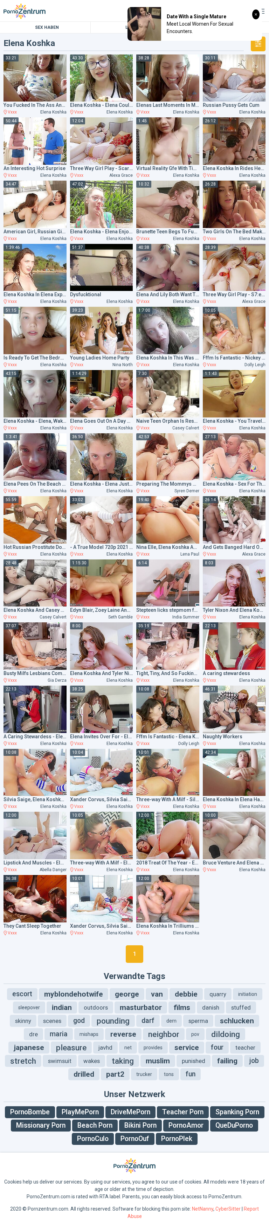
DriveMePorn (130, 1112)
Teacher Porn (183, 1112)
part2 (115, 1074)
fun (190, 1074)
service (186, 1047)
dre (33, 1034)
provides (153, 1047)
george (127, 994)
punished (193, 1060)
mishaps (89, 1034)
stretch (23, 1060)
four (217, 1047)
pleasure (71, 1047)
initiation (247, 994)
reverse (123, 1034)
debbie (186, 994)
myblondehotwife (73, 994)
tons (169, 1074)
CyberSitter (228, 1209)
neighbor (163, 1034)
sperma (198, 1020)
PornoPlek (176, 1139)
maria (59, 1034)
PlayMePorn (80, 1112)
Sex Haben (47, 27)
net (128, 1047)
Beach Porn (94, 1125)
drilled (84, 1074)
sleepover (29, 1007)
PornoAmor (186, 1125)
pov (195, 1034)
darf (148, 1021)
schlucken (237, 1021)
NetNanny (202, 1209)
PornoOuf (134, 1139)
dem (171, 1021)
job (254, 1061)
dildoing (225, 1034)
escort (22, 994)
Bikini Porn (140, 1125)
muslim (158, 1061)
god (79, 1021)
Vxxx (12, 112)
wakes (91, 1060)
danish (210, 1007)
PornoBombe (30, 1112)
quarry (217, 994)
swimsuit (59, 1060)
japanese (29, 1047)
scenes (52, 1020)
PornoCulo (93, 1139)
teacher (245, 1047)
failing (227, 1061)
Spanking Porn (237, 1112)
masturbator (141, 1007)
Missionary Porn (40, 1125)
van (157, 994)
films (182, 1007)
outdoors (96, 1007)
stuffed (241, 1007)
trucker (144, 1074)
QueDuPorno (234, 1125)
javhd (105, 1047)
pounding (113, 1020)
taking (123, 1060)
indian (62, 1007)
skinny (23, 1020)
